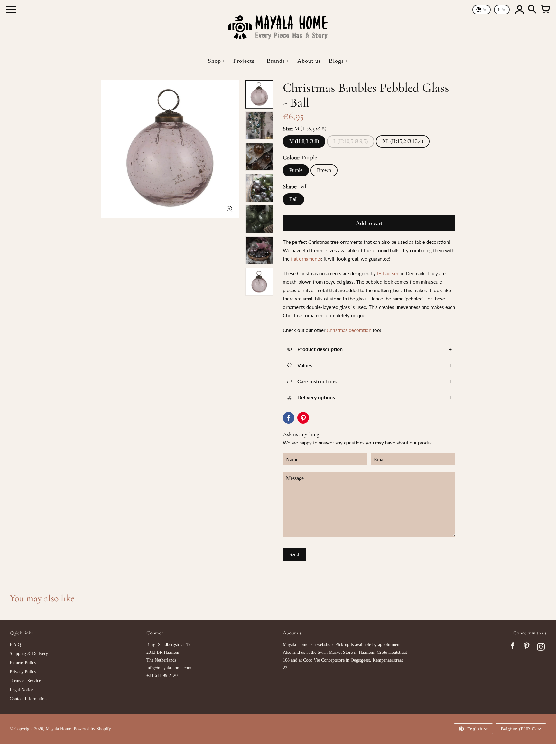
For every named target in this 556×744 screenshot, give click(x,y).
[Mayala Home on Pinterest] (526, 647)
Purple (295, 170)
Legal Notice (21, 689)
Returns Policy (23, 662)
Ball (293, 199)
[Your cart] (545, 9)
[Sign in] (519, 9)
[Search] (532, 9)
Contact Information (28, 698)
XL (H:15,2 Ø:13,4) (402, 141)
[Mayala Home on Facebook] (512, 647)
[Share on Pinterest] (303, 418)
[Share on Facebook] (288, 418)
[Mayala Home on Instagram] (540, 647)
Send (294, 554)
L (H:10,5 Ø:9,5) (350, 141)
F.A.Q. (16, 644)
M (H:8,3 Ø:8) (304, 141)
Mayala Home (58, 728)
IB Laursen (388, 273)
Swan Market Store (335, 652)
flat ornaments (306, 259)
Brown (324, 170)
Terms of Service (25, 680)
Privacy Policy (23, 671)
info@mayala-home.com (168, 667)
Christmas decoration (349, 330)
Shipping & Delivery (29, 653)
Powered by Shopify (92, 728)
